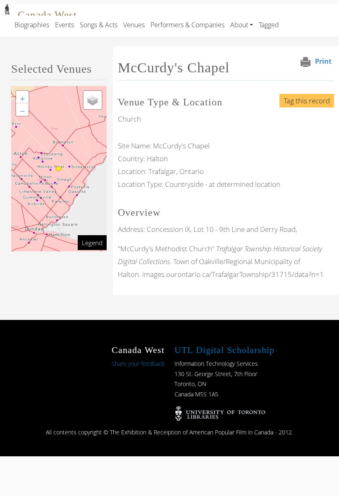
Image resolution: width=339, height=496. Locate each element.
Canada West (47, 14)
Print (323, 61)
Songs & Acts (98, 24)
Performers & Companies (187, 24)
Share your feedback (138, 363)
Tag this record (307, 100)
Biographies (31, 24)
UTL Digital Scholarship (224, 350)
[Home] (7, 9)
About (239, 24)
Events (64, 24)
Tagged (269, 24)
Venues (134, 24)
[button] (22, 97)
